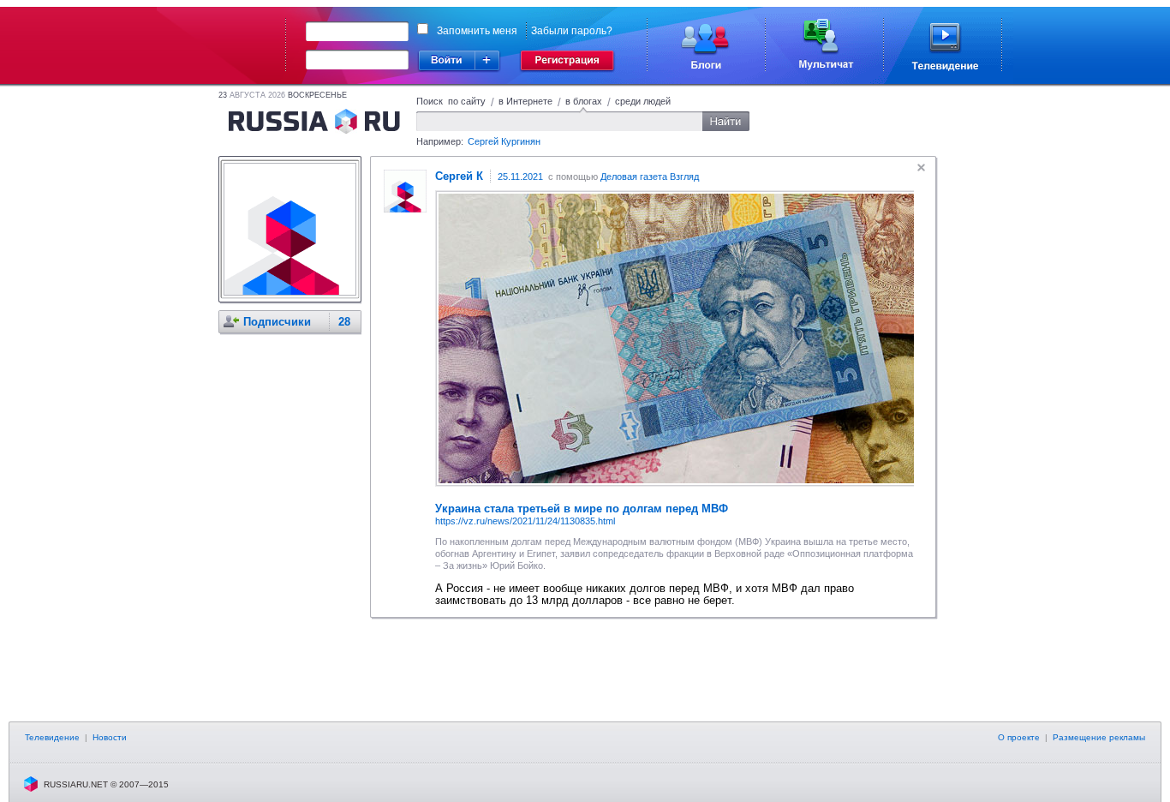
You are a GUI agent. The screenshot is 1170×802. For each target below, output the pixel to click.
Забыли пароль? (571, 31)
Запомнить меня (477, 31)
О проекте (1019, 737)
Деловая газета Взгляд (649, 176)
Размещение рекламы (1099, 737)
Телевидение (52, 737)
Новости (110, 737)
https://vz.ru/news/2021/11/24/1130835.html (525, 521)
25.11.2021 (520, 176)
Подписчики (277, 321)
